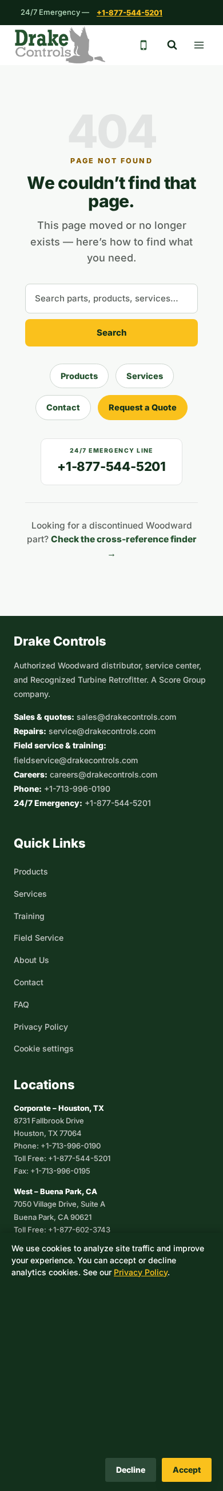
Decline (130, 1469)
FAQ (21, 1004)
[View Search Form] (172, 45)
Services (144, 376)
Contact (63, 407)
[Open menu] (198, 45)
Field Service (38, 937)
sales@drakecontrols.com (126, 717)
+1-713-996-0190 (77, 788)
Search (112, 332)
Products (79, 376)
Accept (187, 1469)
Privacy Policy (41, 1026)
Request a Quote (143, 407)
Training (29, 916)
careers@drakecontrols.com (103, 774)
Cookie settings (44, 1048)
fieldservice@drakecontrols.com (76, 760)
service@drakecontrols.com (102, 731)
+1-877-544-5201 (129, 12)
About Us (31, 960)
